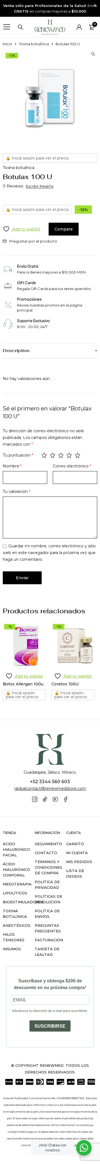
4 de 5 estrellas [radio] (69, 455)
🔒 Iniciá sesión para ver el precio (37, 158)
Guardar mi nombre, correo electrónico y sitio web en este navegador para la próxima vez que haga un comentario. (49, 552)
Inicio (7, 44)
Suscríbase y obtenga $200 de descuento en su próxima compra (49, 984)
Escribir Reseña (39, 186)
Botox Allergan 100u (23, 683)
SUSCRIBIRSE (50, 1026)
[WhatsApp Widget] (84, 1148)
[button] (93, 54)
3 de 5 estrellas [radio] (61, 455)
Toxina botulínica (34, 44)
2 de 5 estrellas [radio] (52, 455)
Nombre (12, 466)
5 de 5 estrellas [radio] (77, 455)
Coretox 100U (65, 683)
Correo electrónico (72, 466)
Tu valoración (16, 491)
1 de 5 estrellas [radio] (44, 455)
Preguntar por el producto (33, 241)
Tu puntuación (18, 455)
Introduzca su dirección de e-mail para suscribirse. (50, 1011)
